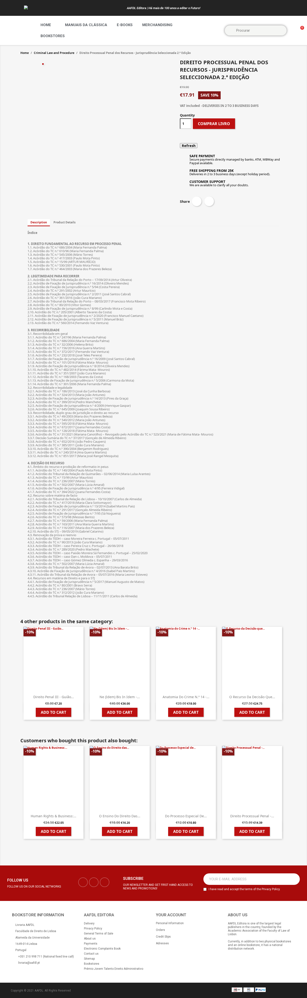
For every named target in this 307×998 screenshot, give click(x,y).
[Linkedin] (104, 882)
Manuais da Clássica (86, 25)
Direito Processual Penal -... (252, 816)
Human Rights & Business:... (53, 816)
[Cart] (300, 30)
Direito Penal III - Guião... (53, 697)
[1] (293, 879)
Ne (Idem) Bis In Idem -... (120, 697)
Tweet (209, 201)
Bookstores (53, 36)
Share (196, 201)
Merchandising (157, 25)
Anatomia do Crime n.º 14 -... (186, 697)
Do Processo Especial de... (186, 816)
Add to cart (53, 712)
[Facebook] (83, 882)
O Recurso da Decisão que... (252, 697)
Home (46, 25)
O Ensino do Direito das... (119, 816)
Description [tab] (38, 222)
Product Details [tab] (64, 222)
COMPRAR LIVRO (214, 123)
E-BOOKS (125, 25)
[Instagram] (94, 882)
